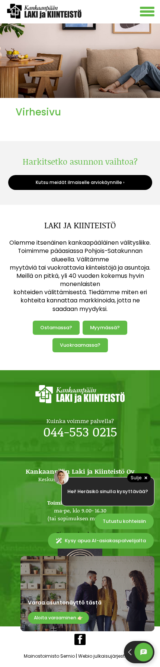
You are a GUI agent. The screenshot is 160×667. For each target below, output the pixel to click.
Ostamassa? (56, 327)
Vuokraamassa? (80, 345)
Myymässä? (105, 327)
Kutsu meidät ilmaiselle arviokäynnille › (80, 182)
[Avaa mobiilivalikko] (148, 12)
